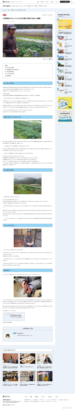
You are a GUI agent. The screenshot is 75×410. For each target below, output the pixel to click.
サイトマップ (54, 401)
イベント (57, 1)
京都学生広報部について (27, 399)
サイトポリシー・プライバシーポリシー (46, 401)
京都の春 (36, 5)
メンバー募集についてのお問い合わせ (63, 399)
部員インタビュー (41, 399)
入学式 (45, 5)
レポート (21, 5)
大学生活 (13, 5)
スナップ (47, 1)
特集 (38, 1)
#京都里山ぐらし (12, 21)
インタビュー (52, 1)
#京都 (8, 21)
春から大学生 (40, 5)
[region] (37, 5)
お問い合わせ (26, 401)
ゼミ (24, 5)
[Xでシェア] (51, 59)
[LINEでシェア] (50, 59)
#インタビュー (5, 21)
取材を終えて (9, 75)
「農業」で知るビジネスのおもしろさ (13, 69)
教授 (17, 5)
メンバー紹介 (48, 399)
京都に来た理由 (35, 399)
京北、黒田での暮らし (10, 71)
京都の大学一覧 (54, 399)
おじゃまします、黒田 (10, 67)
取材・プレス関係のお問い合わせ (34, 401)
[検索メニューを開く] (71, 1)
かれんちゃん (20, 333)
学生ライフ (42, 1)
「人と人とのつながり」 (10, 73)
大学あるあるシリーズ (30, 5)
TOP (26, 396)
